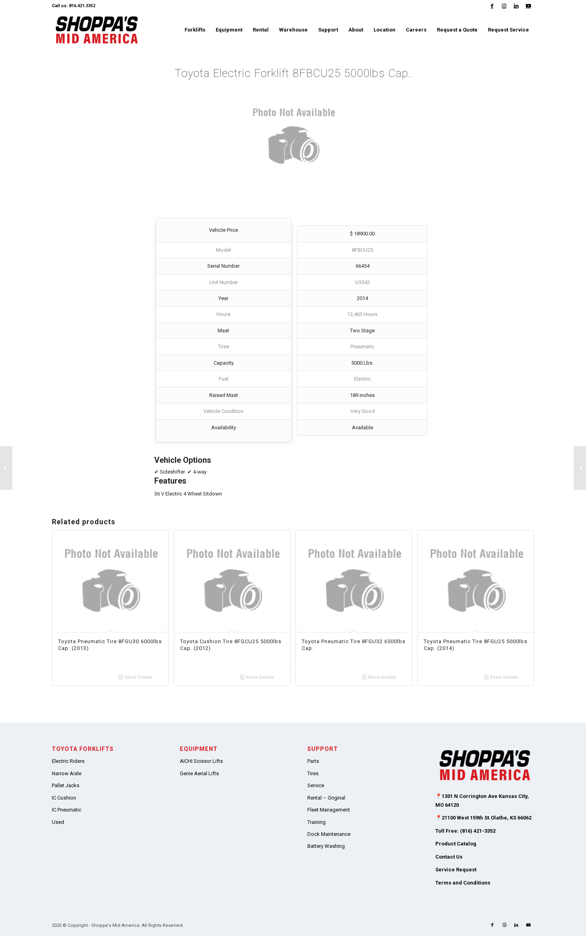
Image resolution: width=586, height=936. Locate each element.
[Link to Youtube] (528, 6)
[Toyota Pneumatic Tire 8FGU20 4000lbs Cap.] (6, 468)
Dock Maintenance (328, 834)
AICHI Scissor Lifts (201, 761)
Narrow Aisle (66, 773)
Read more (82, 677)
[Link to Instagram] (504, 6)
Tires (313, 773)
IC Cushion (64, 798)
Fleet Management (328, 810)
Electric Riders (68, 761)
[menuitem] (194, 30)
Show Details (138, 677)
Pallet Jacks (65, 785)
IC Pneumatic (66, 810)
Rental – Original (326, 798)
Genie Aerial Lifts (199, 773)
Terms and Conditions (462, 883)
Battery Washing (326, 846)
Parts (313, 761)
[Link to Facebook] (492, 6)
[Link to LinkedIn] (516, 6)
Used (58, 822)
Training (316, 822)
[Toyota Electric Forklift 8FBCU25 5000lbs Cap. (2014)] (580, 468)
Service (315, 785)
